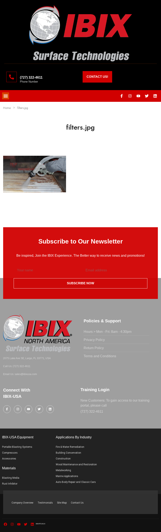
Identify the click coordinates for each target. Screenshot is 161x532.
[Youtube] (138, 96)
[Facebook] (5, 524)
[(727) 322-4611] (11, 77)
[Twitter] (147, 96)
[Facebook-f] (121, 96)
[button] (5, 95)
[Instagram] (130, 96)
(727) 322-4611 (31, 77)
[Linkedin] (155, 96)
